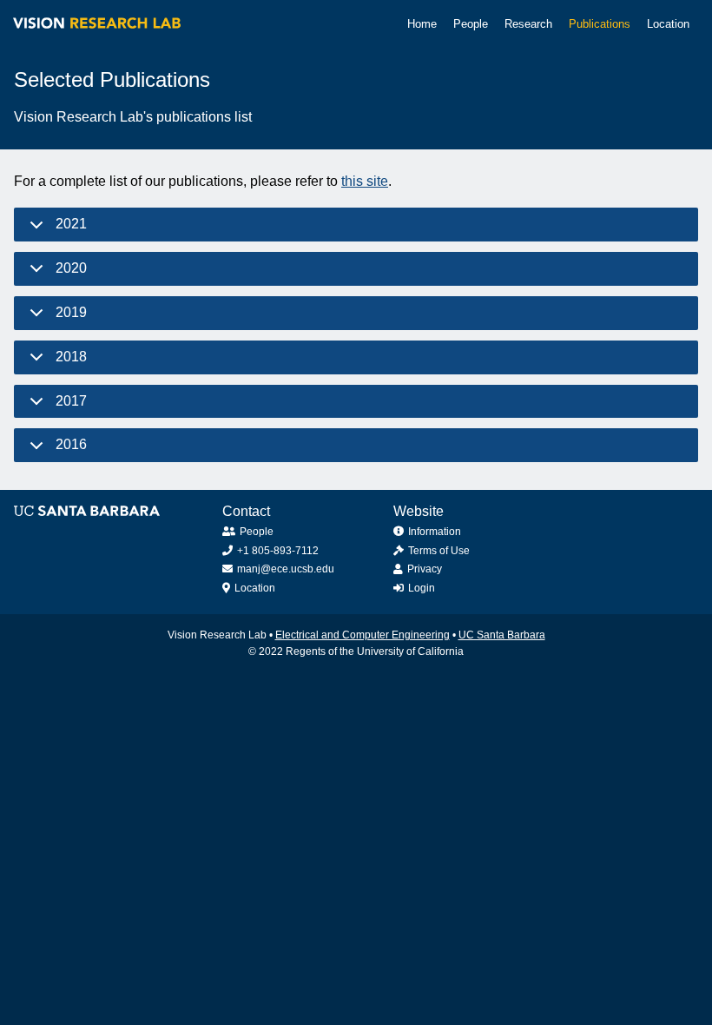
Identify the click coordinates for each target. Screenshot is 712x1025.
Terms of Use (439, 551)
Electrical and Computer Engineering (362, 635)
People (470, 23)
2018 (71, 356)
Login (421, 588)
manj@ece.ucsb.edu (285, 569)
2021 (71, 223)
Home (422, 23)
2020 (71, 268)
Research (528, 23)
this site (364, 181)
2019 (71, 312)
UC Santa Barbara (501, 635)
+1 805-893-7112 (278, 551)
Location (668, 23)
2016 (71, 444)
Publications (599, 23)
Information (434, 532)
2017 (71, 400)
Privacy (424, 569)
